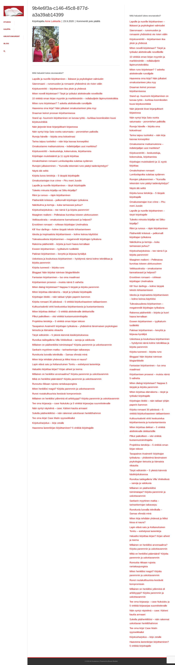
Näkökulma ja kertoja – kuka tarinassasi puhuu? (57, 205)
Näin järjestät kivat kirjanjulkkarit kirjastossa (55, 126)
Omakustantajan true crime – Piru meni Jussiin (57, 180)
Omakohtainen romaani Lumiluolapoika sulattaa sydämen (62, 161)
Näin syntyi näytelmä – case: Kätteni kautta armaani (59, 408)
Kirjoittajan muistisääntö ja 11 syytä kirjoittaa (55, 156)
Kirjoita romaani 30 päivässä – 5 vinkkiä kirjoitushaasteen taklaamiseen (69, 301)
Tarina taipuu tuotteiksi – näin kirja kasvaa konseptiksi (60, 141)
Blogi (6, 43)
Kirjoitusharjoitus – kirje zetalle (48, 423)
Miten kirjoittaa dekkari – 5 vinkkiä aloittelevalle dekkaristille (63, 311)
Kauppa (7, 29)
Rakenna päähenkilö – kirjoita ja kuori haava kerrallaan (61, 244)
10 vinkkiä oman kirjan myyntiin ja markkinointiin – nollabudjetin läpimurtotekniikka (75, 98)
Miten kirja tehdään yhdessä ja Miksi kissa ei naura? (59, 359)
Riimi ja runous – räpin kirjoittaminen (51, 195)
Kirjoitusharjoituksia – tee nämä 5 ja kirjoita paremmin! (60, 210)
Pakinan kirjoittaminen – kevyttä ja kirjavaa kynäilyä (59, 254)
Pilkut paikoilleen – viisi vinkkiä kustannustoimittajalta (60, 316)
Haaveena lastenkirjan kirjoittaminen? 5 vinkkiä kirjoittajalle (63, 428)
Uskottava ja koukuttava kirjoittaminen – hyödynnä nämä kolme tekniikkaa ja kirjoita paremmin (150, 343)
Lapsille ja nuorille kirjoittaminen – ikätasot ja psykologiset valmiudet (67, 79)
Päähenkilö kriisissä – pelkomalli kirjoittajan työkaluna (60, 200)
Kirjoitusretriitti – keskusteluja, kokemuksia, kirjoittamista (61, 151)
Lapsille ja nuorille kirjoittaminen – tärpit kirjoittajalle (59, 185)
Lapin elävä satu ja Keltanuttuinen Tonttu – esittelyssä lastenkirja (66, 364)
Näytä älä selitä (40, 170)
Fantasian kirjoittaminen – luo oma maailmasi (56, 277)
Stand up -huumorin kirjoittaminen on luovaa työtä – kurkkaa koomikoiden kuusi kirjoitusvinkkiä (149, 100)
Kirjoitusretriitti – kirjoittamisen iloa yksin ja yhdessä (59, 88)
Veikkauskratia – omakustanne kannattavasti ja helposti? (62, 219)
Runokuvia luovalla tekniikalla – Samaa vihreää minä (59, 354)
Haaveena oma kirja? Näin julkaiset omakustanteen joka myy (64, 108)
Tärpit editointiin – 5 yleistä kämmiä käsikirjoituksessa (60, 335)
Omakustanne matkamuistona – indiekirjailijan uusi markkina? (64, 146)
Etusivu (7, 22)
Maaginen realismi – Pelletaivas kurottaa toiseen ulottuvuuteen (65, 214)
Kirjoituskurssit (12, 36)
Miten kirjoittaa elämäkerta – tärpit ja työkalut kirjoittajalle (62, 292)
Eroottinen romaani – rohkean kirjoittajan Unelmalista (60, 224)
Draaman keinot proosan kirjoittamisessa (53, 113)
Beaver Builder (113, 661)
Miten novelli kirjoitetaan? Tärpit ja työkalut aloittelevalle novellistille (67, 93)
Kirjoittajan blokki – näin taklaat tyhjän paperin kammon (61, 297)
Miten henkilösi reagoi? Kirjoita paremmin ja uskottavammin (63, 388)
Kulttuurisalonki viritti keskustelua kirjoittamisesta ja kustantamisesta (68, 306)
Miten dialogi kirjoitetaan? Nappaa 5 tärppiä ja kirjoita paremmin (65, 287)
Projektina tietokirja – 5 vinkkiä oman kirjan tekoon (58, 321)
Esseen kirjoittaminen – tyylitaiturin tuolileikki (55, 249)
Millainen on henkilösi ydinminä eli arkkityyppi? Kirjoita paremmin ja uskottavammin (75, 398)
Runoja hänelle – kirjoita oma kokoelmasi (53, 136)
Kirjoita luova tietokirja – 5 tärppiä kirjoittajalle (55, 175)
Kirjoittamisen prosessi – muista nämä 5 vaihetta (57, 282)
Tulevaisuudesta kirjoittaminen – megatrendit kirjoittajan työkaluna (66, 239)
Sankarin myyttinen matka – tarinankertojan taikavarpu (61, 349)
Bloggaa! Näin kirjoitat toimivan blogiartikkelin (56, 272)
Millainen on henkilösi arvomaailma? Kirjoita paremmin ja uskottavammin (70, 374)
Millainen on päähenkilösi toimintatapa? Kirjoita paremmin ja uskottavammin (72, 344)
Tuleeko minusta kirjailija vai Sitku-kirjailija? (54, 190)
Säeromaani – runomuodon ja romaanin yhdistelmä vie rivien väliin (67, 83)
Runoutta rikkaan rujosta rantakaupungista (54, 384)
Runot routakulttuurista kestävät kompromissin (56, 393)
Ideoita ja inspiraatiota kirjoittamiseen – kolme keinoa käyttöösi (65, 234)
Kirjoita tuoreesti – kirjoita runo (48, 267)
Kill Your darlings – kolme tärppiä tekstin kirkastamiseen (61, 229)
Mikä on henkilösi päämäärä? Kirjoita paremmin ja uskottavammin (66, 379)
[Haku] (3, 51)
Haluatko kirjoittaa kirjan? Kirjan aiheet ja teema (57, 369)
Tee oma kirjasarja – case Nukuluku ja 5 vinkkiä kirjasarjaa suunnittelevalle (71, 403)
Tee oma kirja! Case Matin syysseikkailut (53, 418)
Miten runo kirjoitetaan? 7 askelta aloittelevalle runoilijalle (62, 103)
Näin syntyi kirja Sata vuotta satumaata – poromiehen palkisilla (65, 131)
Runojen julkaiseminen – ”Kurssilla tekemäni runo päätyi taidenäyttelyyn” (70, 166)
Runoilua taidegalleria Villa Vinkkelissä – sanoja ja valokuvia (63, 340)
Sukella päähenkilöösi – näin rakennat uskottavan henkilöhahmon (66, 413)
